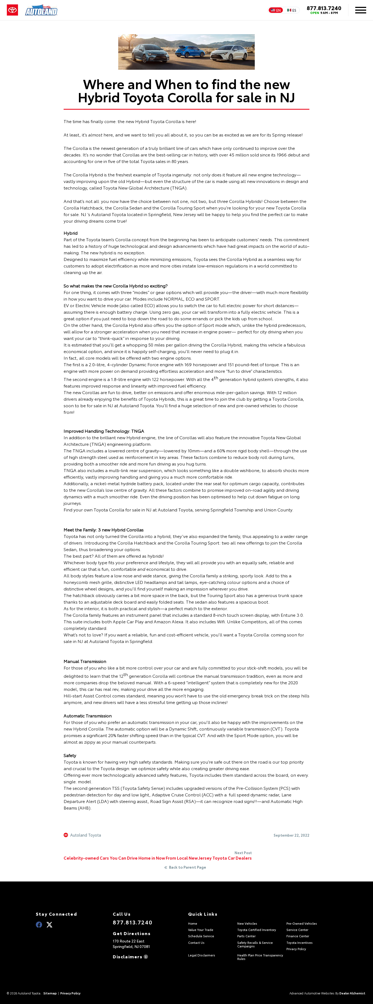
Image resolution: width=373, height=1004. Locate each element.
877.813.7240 (324, 7)
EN (278, 10)
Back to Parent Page (187, 867)
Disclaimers (128, 956)
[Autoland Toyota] (41, 10)
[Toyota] (12, 10)
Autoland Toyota (85, 835)
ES (294, 10)
